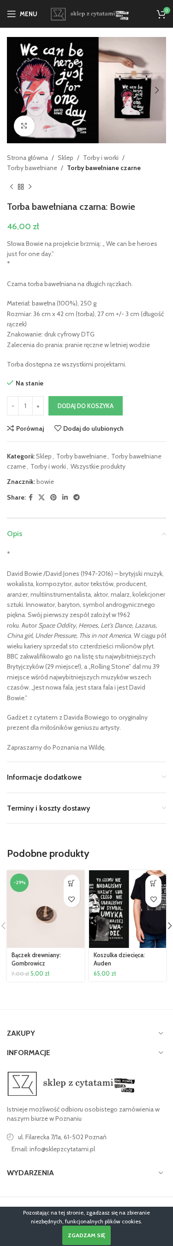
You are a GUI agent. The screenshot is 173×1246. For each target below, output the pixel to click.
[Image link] (71, 1083)
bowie (45, 481)
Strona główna (27, 157)
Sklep (65, 157)
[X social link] (42, 497)
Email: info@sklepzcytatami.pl (53, 1149)
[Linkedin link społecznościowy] (65, 497)
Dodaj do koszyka (85, 405)
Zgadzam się (86, 1235)
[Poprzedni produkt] (11, 187)
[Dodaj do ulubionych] (72, 899)
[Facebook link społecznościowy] (31, 497)
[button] (16, 90)
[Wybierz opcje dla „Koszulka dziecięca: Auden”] (153, 883)
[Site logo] (89, 13)
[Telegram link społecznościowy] (77, 497)
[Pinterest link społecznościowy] (54, 497)
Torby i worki (101, 157)
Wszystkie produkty (98, 466)
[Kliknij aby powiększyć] (24, 126)
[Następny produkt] (30, 187)
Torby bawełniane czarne (104, 168)
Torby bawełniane (32, 168)
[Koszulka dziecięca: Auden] (128, 909)
